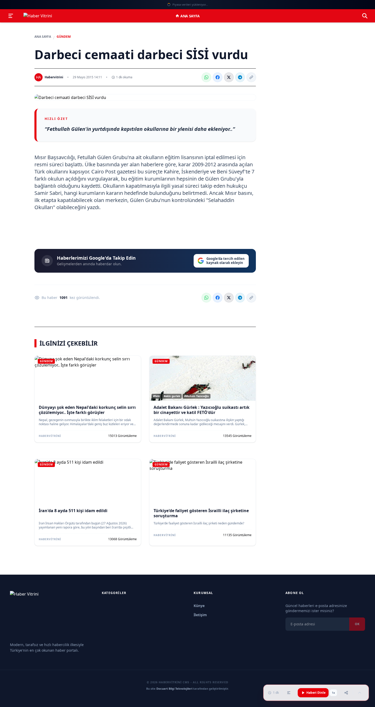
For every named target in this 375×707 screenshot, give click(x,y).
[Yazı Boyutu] (288, 692)
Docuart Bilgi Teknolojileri (174, 688)
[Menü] (10, 15)
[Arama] (365, 16)
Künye (199, 605)
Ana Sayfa (190, 16)
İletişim (200, 614)
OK (357, 624)
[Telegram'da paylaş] (240, 77)
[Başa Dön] (359, 692)
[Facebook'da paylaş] (217, 77)
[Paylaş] (346, 692)
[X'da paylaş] (228, 77)
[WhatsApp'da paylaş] (206, 77)
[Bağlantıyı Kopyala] (251, 77)
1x (333, 693)
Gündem (64, 37)
